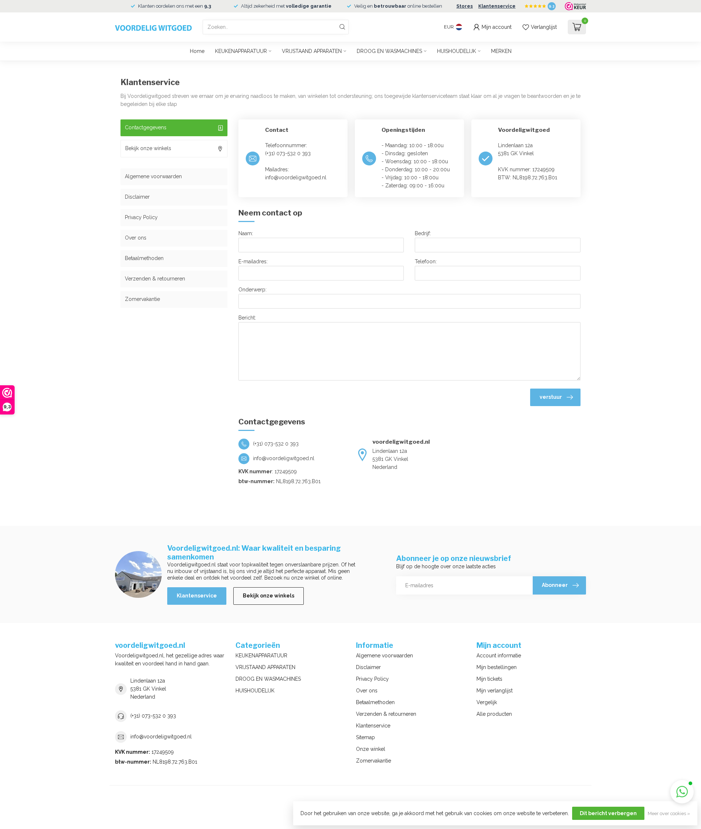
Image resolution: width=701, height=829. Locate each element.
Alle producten (494, 714)
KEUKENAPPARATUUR (241, 51)
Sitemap (365, 737)
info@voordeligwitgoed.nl (161, 737)
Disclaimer (137, 197)
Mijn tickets (489, 679)
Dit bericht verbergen (608, 813)
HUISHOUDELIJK (456, 51)
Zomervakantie (142, 299)
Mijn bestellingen (496, 667)
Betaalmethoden (144, 258)
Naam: (245, 233)
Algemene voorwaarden (153, 176)
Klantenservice (497, 6)
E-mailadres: (253, 261)
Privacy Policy (141, 217)
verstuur (551, 397)
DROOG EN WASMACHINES (389, 51)
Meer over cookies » (669, 813)
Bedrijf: (423, 233)
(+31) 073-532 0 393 (153, 716)
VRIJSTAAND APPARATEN (312, 51)
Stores (464, 6)
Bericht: (247, 318)
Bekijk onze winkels (268, 596)
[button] (682, 791)
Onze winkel (370, 749)
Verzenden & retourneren (155, 279)
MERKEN (501, 51)
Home (197, 51)
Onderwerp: (252, 290)
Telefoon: (426, 261)
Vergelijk (486, 702)
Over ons (135, 238)
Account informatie (498, 655)
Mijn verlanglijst (494, 691)
